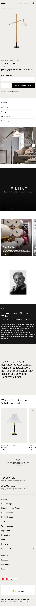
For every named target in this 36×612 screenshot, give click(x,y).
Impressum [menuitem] (5, 531)
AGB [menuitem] (3, 522)
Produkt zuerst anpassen (23, 86)
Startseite (3, 8)
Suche (26, 3)
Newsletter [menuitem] (5, 535)
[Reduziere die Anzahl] (3, 85)
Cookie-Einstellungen (24, 601)
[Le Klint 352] (14, 429)
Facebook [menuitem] (5, 560)
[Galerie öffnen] (18, 30)
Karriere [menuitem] (4, 544)
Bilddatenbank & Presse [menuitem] (10, 508)
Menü (20, 3)
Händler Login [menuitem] (6, 504)
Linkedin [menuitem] (4, 569)
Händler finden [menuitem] (7, 513)
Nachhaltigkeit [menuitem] (7, 517)
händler (9, 93)
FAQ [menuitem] (3, 540)
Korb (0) (32, 3)
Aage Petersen (9, 445)
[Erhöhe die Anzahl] (9, 85)
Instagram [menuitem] (5, 564)
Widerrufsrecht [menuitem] (7, 526)
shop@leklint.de (9, 486)
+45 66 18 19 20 (8, 478)
